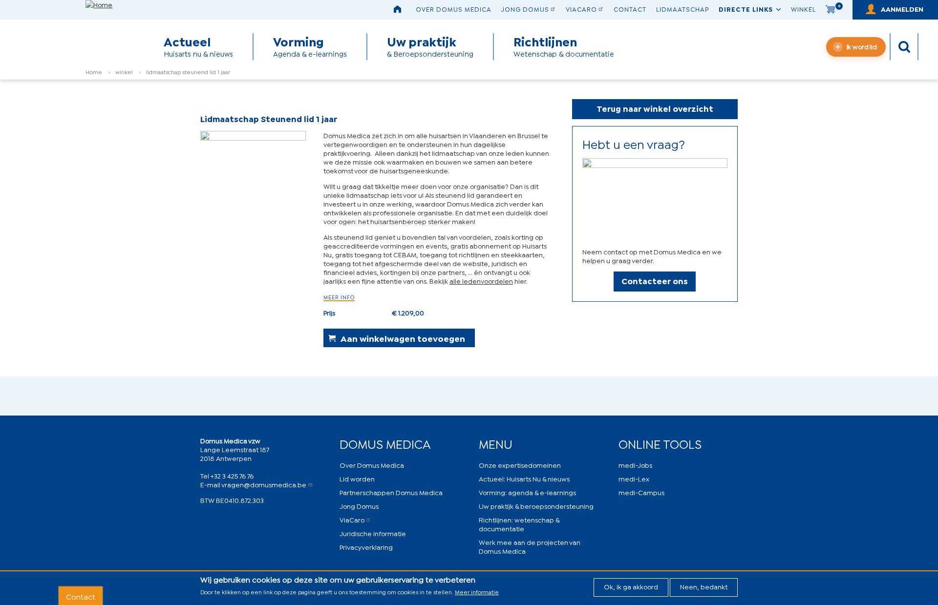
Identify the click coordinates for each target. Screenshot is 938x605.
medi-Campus (641, 492)
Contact (630, 9)
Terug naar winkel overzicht (655, 108)
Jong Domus (525, 9)
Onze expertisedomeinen (520, 464)
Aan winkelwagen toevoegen (403, 338)
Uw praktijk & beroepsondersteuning (536, 505)
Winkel (803, 9)
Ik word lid (862, 46)
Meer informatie (477, 591)
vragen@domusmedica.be (263, 484)
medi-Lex (633, 478)
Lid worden (357, 478)
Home (93, 71)
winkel (124, 71)
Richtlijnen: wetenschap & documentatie (519, 523)
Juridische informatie (373, 533)
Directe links (746, 9)
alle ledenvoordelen (481, 280)
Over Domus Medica (453, 9)
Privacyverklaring (366, 546)
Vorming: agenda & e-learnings (527, 492)
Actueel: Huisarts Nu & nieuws (524, 478)
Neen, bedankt (703, 586)
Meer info (339, 296)
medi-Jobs (635, 464)
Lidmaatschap (682, 9)
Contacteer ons (654, 280)
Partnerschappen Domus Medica (391, 492)
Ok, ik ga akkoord (631, 586)
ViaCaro (581, 9)
